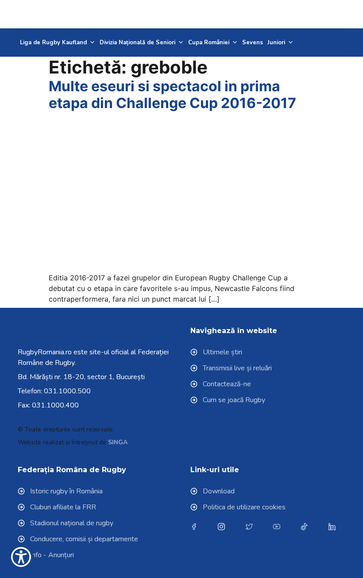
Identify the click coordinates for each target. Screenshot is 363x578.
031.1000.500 (67, 391)
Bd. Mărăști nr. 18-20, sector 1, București (81, 377)
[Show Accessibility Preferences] (21, 557)
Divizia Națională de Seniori (137, 43)
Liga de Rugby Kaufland (53, 43)
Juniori (276, 43)
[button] (323, 14)
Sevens (252, 43)
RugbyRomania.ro (45, 352)
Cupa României (208, 43)
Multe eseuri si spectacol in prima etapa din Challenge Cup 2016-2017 (172, 95)
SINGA (117, 442)
